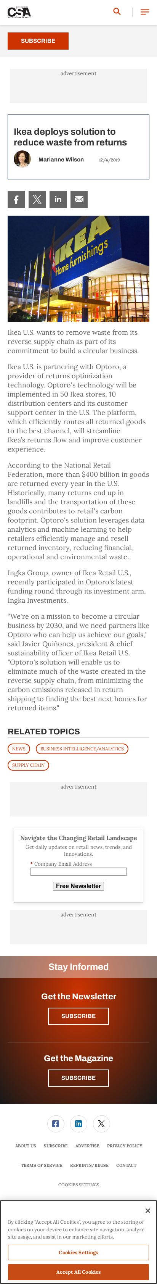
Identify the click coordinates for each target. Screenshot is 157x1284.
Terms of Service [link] (41, 1165)
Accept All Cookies (78, 1272)
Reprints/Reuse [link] (89, 1165)
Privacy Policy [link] (124, 1146)
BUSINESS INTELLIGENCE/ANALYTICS (82, 749)
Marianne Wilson (61, 159)
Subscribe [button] (78, 1016)
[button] (145, 12)
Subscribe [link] (56, 1146)
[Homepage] (19, 12)
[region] (78, 1242)
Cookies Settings (78, 1185)
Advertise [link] (87, 1146)
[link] (16, 199)
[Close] (147, 1210)
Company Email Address (61, 864)
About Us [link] (25, 1146)
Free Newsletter (78, 886)
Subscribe (38, 41)
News (19, 749)
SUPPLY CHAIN (28, 765)
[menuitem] (16, 199)
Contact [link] (126, 1165)
